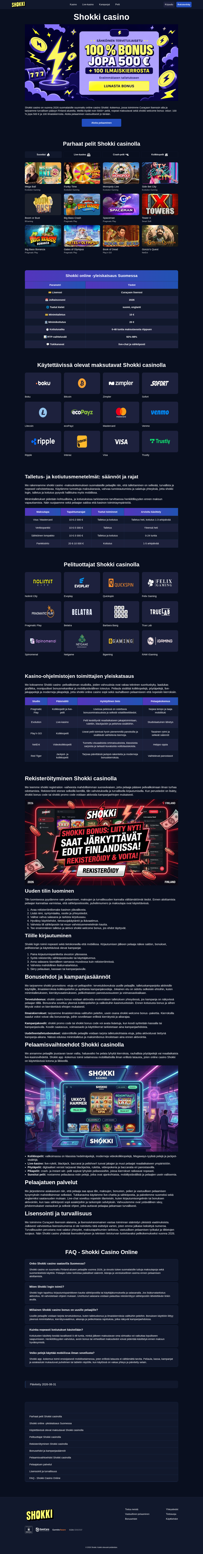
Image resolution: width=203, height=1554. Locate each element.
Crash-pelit (118, 154)
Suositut (41, 154)
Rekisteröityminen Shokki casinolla (48, 1444)
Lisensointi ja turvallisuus (43, 1471)
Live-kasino (80, 154)
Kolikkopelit (157, 154)
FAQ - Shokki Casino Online (44, 1478)
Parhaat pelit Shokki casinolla (45, 1416)
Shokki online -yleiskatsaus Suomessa (50, 1423)
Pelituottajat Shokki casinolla (45, 1437)
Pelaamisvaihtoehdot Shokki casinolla (50, 1457)
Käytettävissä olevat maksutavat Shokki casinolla (56, 1430)
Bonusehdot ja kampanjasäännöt (47, 1450)
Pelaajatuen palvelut (40, 1464)
